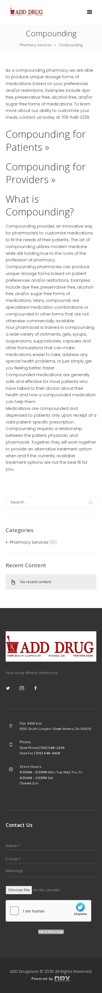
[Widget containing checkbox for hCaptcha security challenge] (48, 914)
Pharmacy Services (36, 44)
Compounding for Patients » (46, 140)
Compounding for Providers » (46, 173)
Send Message (51, 932)
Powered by (42, 978)
